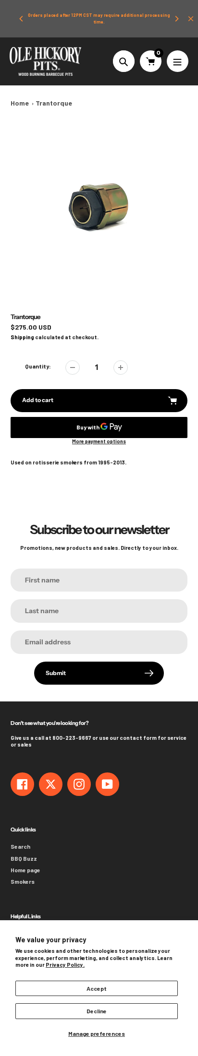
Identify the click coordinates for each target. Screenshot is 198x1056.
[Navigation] (177, 61)
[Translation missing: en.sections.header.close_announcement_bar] (191, 19)
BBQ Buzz (24, 858)
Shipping (22, 337)
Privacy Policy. (65, 964)
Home (20, 103)
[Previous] (21, 19)
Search (20, 846)
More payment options (99, 441)
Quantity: (38, 366)
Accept (97, 988)
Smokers (23, 881)
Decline (97, 1011)
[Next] (176, 19)
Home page (25, 869)
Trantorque (54, 103)
